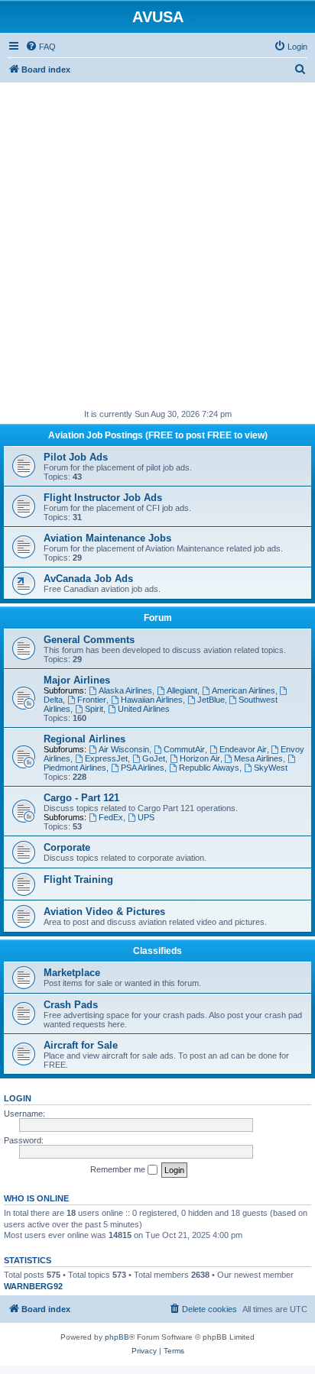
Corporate (67, 847)
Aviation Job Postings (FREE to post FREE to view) (158, 435)
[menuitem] (40, 46)
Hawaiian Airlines (152, 699)
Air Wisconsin (124, 749)
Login (17, 1098)
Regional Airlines (84, 739)
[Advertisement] (157, 239)
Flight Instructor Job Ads (103, 497)
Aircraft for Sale (81, 1045)
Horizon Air (200, 758)
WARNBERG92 (33, 1286)
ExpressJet (106, 758)
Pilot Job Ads (76, 457)
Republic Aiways (209, 767)
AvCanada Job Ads (88, 578)
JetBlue (211, 699)
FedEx (111, 817)
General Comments (89, 639)
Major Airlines (77, 680)
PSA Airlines (142, 767)
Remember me (119, 1169)
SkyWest (270, 767)
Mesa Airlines (258, 758)
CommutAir (184, 749)
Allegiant (182, 690)
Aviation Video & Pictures (104, 911)
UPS (146, 817)
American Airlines (243, 690)
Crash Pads (71, 1004)
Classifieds (157, 951)
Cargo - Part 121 (81, 797)
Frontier (91, 699)
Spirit (94, 708)
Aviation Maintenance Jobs (107, 538)
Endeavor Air (243, 749)
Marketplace (72, 972)
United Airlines (144, 708)
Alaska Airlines (125, 690)
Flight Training (78, 879)
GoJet (153, 758)
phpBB (117, 1337)
